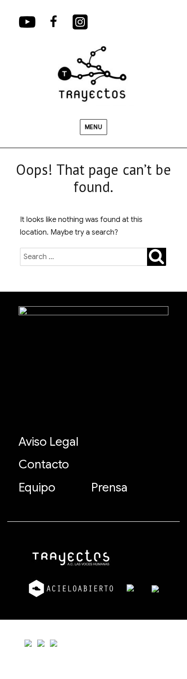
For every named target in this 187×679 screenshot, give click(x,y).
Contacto (44, 464)
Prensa (109, 487)
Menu (93, 127)
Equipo (37, 487)
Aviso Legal (49, 441)
